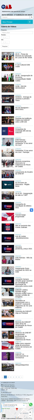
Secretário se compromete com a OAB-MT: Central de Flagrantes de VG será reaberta (23, 304)
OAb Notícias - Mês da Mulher (23, 258)
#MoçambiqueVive (22, 365)
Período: (3, 35)
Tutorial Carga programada (20, 215)
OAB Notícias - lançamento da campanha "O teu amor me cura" (23, 142)
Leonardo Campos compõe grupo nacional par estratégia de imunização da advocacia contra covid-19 (17, 283)
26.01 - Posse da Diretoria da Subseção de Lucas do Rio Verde (23, 55)
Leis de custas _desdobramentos (21, 237)
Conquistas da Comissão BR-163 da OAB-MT (23, 130)
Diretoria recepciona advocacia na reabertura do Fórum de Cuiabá (23, 163)
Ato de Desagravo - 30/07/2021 (22, 108)
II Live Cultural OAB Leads (22, 65)
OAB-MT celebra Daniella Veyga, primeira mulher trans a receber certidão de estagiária (23, 293)
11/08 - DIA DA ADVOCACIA (20, 87)
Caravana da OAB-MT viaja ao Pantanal (23, 312)
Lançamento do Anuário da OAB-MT (24, 173)
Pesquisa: (4, 30)
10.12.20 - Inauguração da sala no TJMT (23, 194)
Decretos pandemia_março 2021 (23, 248)
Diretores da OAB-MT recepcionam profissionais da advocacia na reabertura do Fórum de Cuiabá (16, 337)
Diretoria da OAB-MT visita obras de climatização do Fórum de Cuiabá (23, 324)
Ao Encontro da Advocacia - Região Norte (22, 184)
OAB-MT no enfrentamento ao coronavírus (21, 356)
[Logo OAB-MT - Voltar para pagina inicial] (6, 7)
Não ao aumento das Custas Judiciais (23, 226)
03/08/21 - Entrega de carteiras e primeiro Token (23, 98)
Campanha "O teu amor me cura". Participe (24, 151)
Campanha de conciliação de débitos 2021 (23, 205)
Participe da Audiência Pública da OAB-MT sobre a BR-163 (23, 120)
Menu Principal (7, 22)
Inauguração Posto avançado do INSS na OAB (23, 270)
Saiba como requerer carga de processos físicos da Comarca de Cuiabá (23, 346)
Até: (2, 39)
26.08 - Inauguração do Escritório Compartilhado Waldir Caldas (23, 78)
